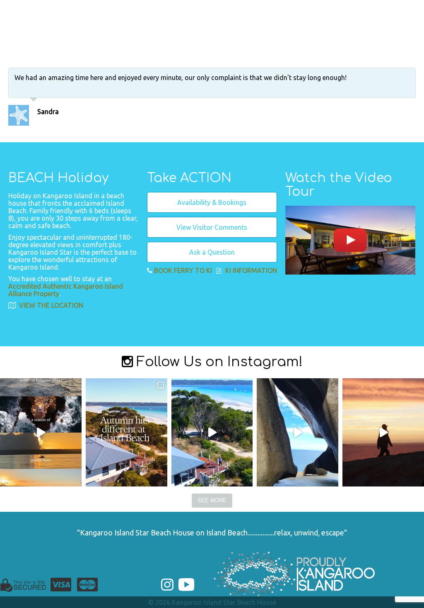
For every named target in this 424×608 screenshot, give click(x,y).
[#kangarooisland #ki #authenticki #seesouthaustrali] (297, 432)
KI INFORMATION (251, 270)
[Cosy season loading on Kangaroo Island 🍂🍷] (126, 432)
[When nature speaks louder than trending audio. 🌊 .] (383, 432)
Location (241, 9)
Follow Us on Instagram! (218, 362)
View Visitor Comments (211, 227)
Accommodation (184, 9)
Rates (364, 9)
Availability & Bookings (211, 202)
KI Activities (323, 9)
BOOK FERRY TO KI (183, 270)
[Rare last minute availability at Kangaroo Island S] (212, 432)
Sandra (48, 111)
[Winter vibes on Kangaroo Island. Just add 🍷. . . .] (41, 432)
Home (132, 9)
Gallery (279, 9)
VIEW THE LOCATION (50, 305)
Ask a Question (212, 252)
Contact (398, 9)
